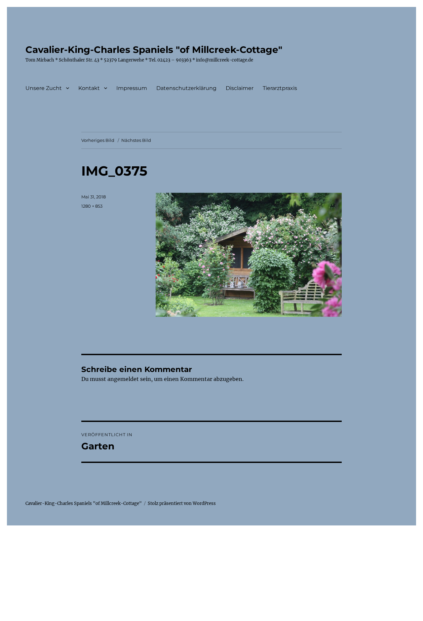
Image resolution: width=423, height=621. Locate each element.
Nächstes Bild (136, 140)
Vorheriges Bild (97, 140)
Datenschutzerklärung (186, 88)
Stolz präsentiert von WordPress (182, 503)
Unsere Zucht (43, 88)
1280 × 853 (91, 206)
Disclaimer (239, 88)
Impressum (131, 88)
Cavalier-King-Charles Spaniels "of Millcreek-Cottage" (153, 49)
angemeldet (123, 379)
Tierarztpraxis (280, 88)
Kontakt (89, 88)
